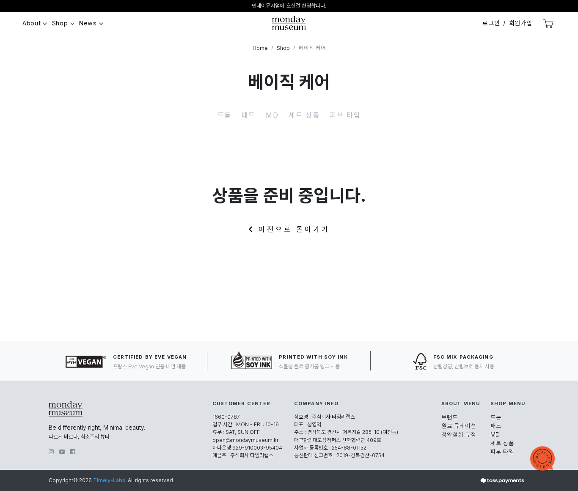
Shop (60, 23)
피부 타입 (345, 115)
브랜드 (449, 417)
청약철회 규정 (458, 434)
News (88, 23)
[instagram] (51, 451)
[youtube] (62, 451)
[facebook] (72, 451)
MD (272, 115)
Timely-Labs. (110, 480)
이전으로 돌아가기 (292, 229)
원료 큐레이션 (458, 425)
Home (260, 48)
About (31, 23)
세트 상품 (304, 115)
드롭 (224, 115)
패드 (249, 115)
